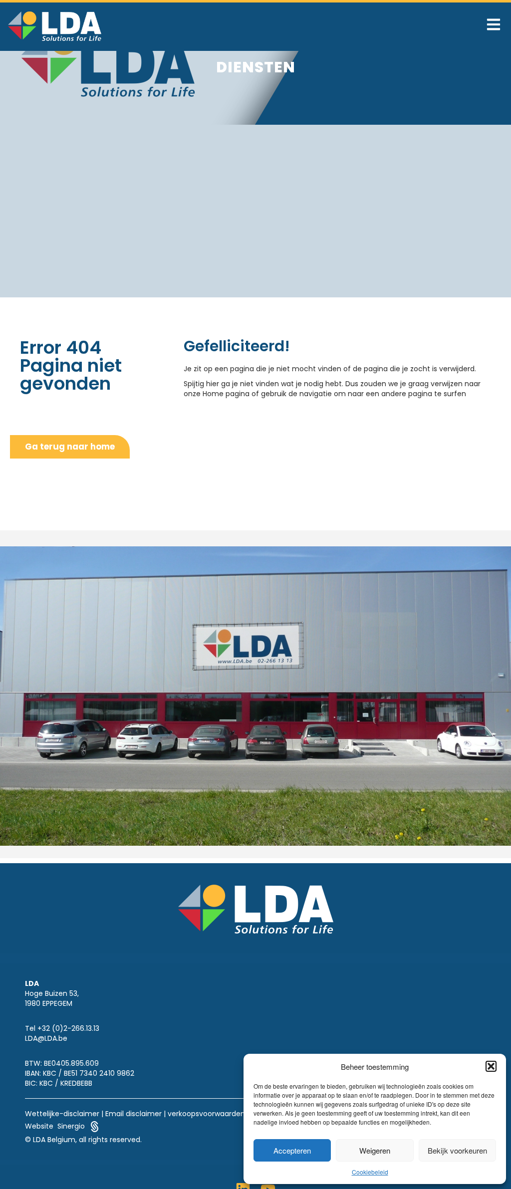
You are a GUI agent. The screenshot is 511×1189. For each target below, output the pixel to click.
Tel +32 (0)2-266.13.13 (62, 1028)
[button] (491, 1066)
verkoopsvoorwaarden (206, 1114)
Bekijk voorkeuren (457, 1150)
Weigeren (374, 1150)
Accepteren (292, 1150)
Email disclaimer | (135, 1114)
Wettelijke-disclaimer (62, 1114)
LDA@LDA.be (46, 1038)
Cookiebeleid (370, 1172)
